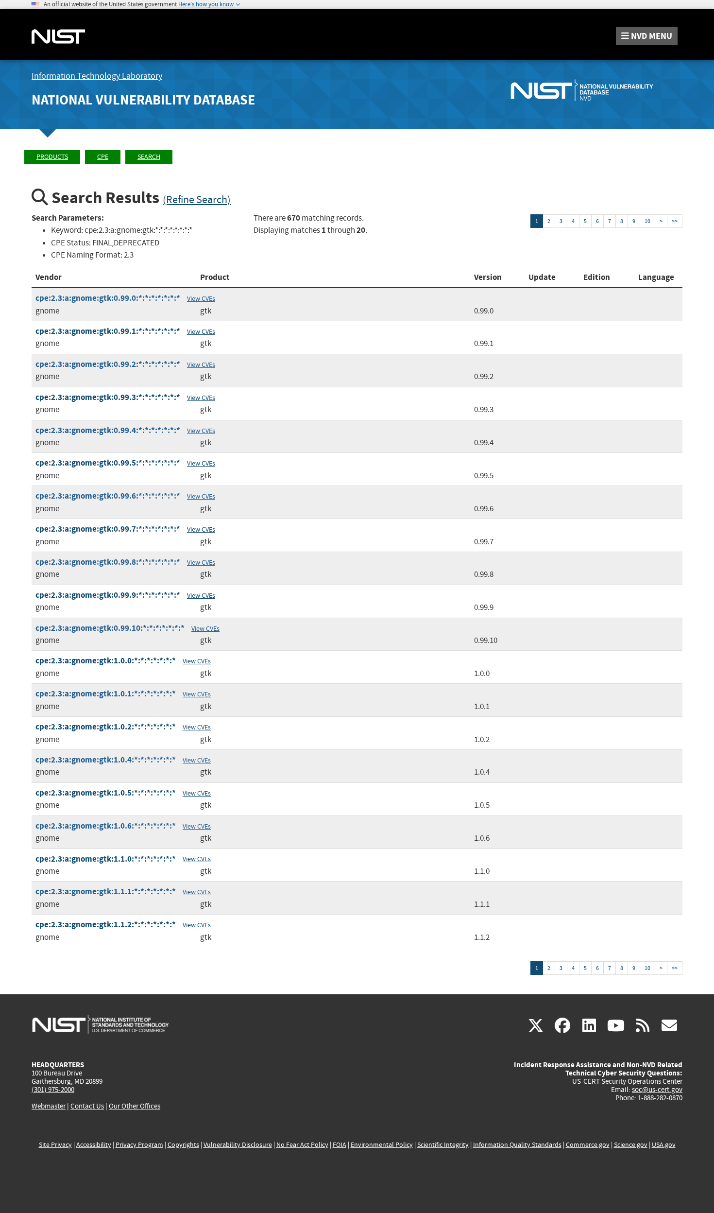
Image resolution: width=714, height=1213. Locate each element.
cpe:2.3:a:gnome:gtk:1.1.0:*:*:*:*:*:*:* (105, 859)
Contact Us (87, 1106)
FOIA (339, 1144)
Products (52, 156)
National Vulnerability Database (143, 100)
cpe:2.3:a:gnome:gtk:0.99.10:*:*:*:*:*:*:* (110, 628)
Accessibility (93, 1144)
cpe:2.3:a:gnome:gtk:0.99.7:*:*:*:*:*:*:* (107, 529)
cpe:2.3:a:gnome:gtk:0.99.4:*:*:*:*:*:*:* (107, 430)
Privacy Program (139, 1144)
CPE (102, 156)
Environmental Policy (382, 1144)
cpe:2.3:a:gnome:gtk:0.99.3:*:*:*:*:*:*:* (107, 397)
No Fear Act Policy (302, 1144)
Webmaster (49, 1106)
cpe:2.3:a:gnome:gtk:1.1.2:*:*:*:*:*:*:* (105, 924)
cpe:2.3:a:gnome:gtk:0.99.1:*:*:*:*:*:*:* (107, 331)
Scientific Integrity (443, 1144)
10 (647, 221)
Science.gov (630, 1144)
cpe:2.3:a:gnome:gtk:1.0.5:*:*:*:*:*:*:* (105, 792)
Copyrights (183, 1144)
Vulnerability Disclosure (238, 1144)
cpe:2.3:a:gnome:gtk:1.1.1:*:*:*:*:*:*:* (105, 891)
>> (675, 221)
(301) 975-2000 (53, 1089)
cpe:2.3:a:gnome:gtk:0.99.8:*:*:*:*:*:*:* (107, 562)
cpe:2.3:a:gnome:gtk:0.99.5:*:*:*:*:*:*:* (107, 462)
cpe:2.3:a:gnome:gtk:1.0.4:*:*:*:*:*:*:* (105, 759)
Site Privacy (55, 1144)
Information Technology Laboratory (97, 76)
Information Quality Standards (517, 1144)
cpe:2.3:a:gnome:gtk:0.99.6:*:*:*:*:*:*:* (107, 496)
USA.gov (664, 1144)
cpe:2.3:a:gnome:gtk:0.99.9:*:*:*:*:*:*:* (107, 595)
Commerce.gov (588, 1144)
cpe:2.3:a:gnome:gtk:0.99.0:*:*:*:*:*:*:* (107, 298)
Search (148, 156)
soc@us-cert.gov (657, 1089)
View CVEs (201, 298)
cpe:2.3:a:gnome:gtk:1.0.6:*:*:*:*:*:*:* (105, 826)
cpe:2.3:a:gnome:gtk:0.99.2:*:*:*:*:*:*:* (107, 364)
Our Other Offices (134, 1106)
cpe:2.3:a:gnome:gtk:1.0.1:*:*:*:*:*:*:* (105, 693)
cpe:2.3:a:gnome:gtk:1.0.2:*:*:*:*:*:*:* (105, 726)
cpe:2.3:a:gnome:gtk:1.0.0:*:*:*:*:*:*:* (105, 660)
